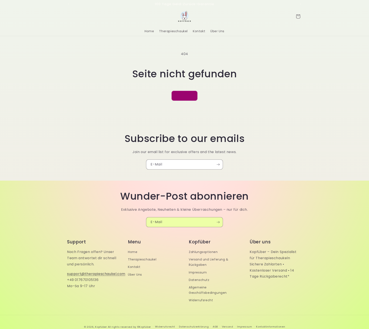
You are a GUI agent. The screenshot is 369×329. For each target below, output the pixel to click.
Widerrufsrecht (201, 300)
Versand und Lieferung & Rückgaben (208, 262)
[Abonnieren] (218, 164)
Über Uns (135, 274)
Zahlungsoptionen (203, 252)
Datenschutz (199, 280)
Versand (227, 326)
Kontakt (134, 267)
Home (132, 252)
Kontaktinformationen (270, 326)
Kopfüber (101, 327)
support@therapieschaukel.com (96, 273)
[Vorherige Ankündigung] (68, 4)
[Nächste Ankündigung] (300, 4)
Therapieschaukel (142, 259)
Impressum (198, 272)
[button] (298, 16)
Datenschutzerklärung (194, 326)
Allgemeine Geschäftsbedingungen (208, 290)
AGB (215, 326)
